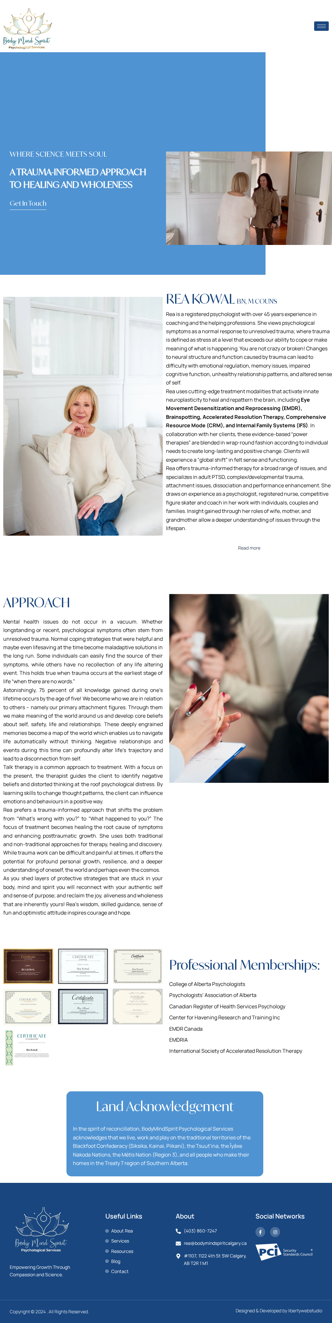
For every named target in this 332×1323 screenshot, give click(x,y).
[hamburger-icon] (321, 26)
